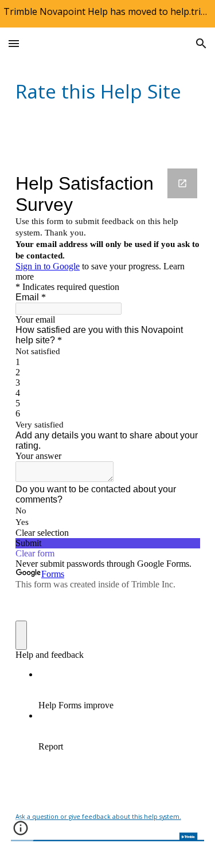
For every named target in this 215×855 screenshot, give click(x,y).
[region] (107, 14)
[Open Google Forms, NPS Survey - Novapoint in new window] (182, 183)
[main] (108, 91)
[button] (14, 43)
